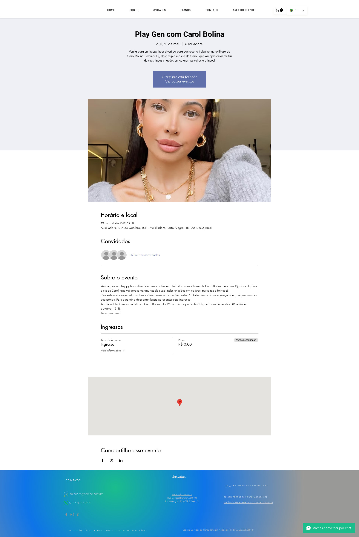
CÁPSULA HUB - (95, 530)
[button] (280, 10)
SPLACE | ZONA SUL (182, 494)
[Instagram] (72, 514)
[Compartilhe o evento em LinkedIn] (121, 460)
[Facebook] (66, 514)
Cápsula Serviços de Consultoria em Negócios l (206, 529)
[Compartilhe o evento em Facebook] (102, 460)
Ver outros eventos (179, 81)
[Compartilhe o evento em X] (111, 460)
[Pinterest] (78, 514)
